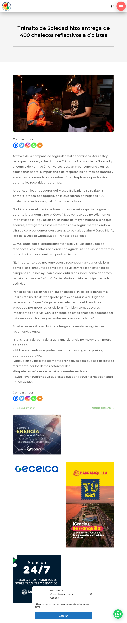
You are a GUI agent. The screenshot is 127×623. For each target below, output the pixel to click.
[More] (40, 145)
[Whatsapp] (34, 145)
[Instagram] (28, 145)
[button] (90, 594)
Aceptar (63, 615)
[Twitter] (21, 145)
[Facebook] (15, 145)
